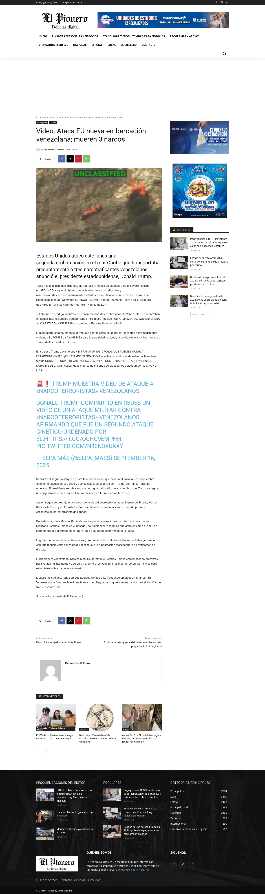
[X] (70, 158)
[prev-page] (38, 750)
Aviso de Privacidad (87, 880)
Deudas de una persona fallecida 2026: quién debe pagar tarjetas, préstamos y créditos (208, 281)
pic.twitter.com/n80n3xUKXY (79, 446)
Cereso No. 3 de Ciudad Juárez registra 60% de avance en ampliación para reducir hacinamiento (142, 738)
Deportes (84, 729)
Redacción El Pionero (54, 149)
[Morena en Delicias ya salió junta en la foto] (45, 833)
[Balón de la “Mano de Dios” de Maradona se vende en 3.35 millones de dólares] (99, 717)
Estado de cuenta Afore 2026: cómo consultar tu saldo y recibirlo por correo (209, 262)
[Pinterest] (78, 158)
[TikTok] (227, 3)
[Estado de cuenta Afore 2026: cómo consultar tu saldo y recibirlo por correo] (179, 262)
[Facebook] (217, 3)
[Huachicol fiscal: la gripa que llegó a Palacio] (45, 817)
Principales (49, 117)
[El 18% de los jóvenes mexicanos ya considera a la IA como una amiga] (56, 717)
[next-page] (44, 750)
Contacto (66, 880)
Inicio (38, 117)
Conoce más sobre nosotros (132, 869)
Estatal (126, 729)
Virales (53, 122)
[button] (224, 53)
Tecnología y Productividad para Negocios (51, 729)
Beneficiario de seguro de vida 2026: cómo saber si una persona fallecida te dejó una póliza (208, 300)
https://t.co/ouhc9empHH (82, 438)
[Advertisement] (132, 85)
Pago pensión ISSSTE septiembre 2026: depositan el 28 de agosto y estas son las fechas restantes (209, 242)
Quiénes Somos (47, 880)
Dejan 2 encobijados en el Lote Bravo (58, 642)
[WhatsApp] (86, 158)
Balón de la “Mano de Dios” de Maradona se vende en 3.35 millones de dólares (97, 738)
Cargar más (198, 314)
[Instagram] (222, 3)
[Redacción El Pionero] (38, 149)
